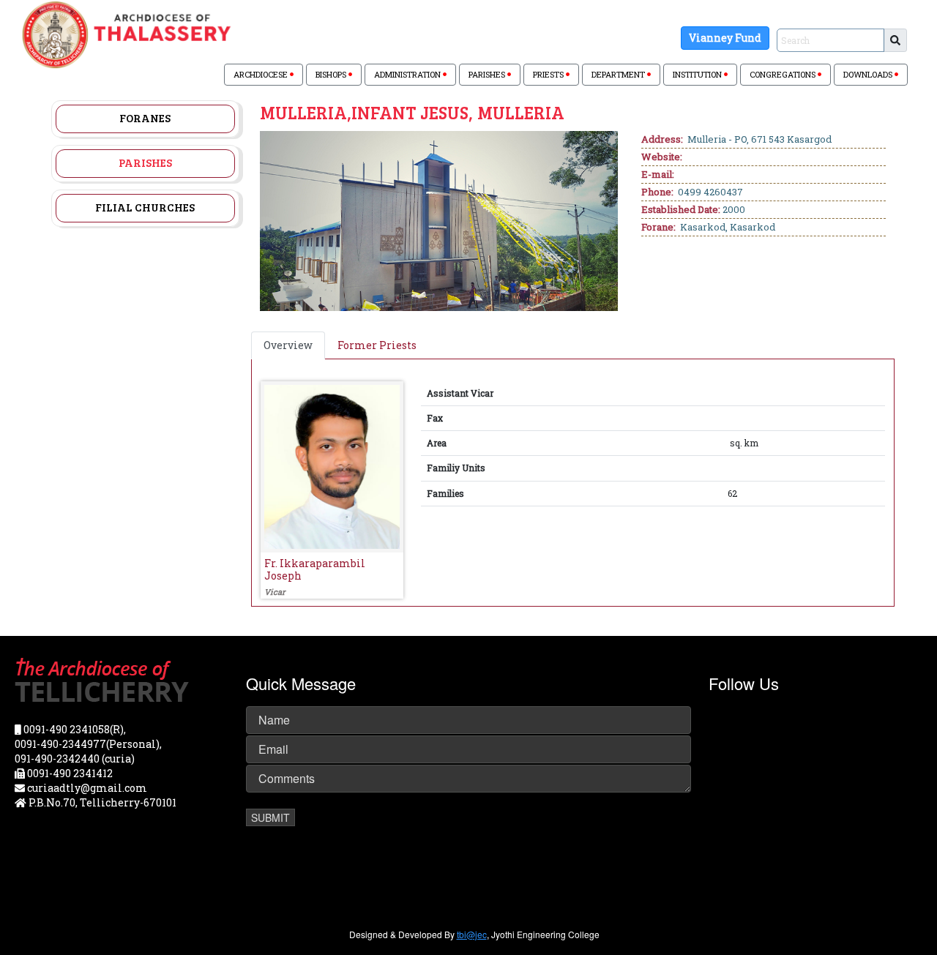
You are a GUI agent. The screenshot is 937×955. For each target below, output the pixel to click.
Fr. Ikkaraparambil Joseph (314, 569)
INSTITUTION (698, 74)
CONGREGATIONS (784, 74)
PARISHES (487, 74)
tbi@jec (472, 934)
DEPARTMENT (619, 74)
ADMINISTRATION (408, 74)
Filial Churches (145, 207)
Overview (288, 345)
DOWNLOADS (869, 74)
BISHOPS (332, 74)
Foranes (145, 118)
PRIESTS (549, 74)
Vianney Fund (725, 38)
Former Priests (377, 345)
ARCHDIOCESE (262, 74)
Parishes (145, 162)
